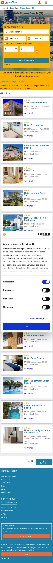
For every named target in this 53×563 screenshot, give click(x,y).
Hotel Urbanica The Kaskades (35, 218)
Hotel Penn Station (34, 358)
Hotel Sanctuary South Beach (36, 381)
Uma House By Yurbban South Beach (37, 431)
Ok (26, 554)
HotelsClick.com (9, 2)
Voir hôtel (28, 113)
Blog (3, 486)
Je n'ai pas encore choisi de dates (19, 43)
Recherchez (26, 60)
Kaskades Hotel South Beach (36, 146)
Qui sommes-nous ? (9, 476)
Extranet (4, 517)
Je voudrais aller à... (14, 26)
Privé (3, 489)
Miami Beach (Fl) (27, 8)
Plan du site (5, 492)
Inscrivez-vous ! (26, 536)
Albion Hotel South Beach (34, 406)
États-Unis (14, 8)
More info (5, 558)
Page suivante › (44, 462)
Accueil (5, 8)
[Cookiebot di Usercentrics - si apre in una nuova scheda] (38, 234)
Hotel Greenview (33, 125)
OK (26, 326)
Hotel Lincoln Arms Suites (34, 194)
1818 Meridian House (35, 102)
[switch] (46, 290)
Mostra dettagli (37, 318)
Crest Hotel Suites (34, 335)
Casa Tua (29, 170)
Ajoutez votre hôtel (8, 507)
